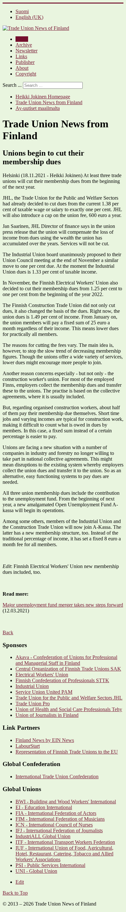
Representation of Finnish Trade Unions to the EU (67, 751)
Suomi (22, 11)
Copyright (26, 74)
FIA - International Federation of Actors (56, 813)
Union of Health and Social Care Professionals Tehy (69, 709)
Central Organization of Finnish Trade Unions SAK (68, 669)
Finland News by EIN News (45, 740)
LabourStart (28, 746)
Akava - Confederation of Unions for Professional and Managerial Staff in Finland (66, 660)
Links (21, 56)
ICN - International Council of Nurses (54, 824)
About (22, 68)
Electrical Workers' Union (42, 674)
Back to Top (15, 893)
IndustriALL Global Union (43, 836)
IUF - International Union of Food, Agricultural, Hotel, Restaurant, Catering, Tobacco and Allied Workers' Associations (64, 853)
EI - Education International (44, 807)
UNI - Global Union (36, 871)
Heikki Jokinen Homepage (43, 96)
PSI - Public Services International (50, 865)
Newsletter (26, 50)
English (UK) (29, 17)
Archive (24, 45)
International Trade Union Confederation (57, 776)
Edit (20, 882)
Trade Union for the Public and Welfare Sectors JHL (69, 697)
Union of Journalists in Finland (47, 715)
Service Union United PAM (44, 692)
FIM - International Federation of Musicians (60, 819)
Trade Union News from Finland (49, 102)
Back (8, 632)
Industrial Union (32, 686)
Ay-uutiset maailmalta (38, 108)
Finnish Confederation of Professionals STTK (62, 680)
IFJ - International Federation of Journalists (59, 830)
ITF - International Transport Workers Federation (65, 842)
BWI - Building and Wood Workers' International (66, 801)
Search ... (12, 85)
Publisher (25, 62)
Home (22, 39)
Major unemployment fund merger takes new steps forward (63, 605)
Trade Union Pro (33, 703)
